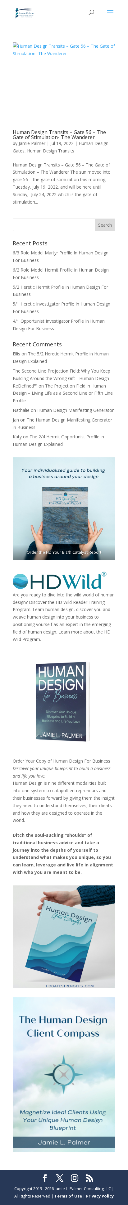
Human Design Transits (50, 151)
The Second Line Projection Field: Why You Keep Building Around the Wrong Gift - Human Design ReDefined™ (61, 378)
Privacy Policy (100, 1196)
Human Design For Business (81, 761)
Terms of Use (68, 1196)
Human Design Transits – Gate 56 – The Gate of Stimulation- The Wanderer (59, 135)
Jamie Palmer (32, 143)
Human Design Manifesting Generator (75, 410)
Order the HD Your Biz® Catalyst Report (64, 552)
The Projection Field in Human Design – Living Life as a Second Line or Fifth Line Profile (63, 393)
